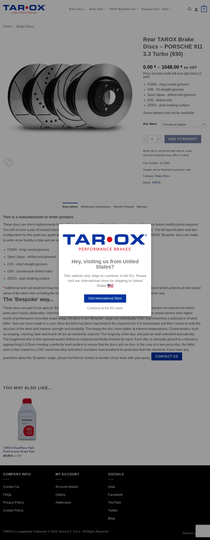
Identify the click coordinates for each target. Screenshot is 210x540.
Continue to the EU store (105, 308)
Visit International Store (105, 298)
